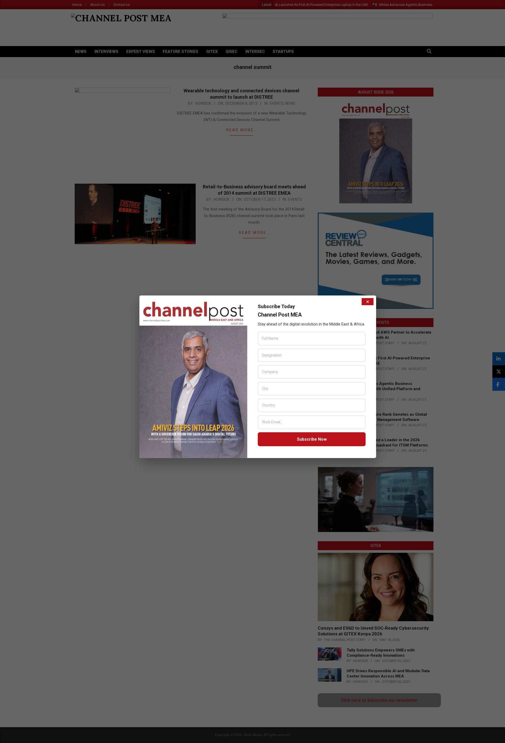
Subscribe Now (312, 439)
